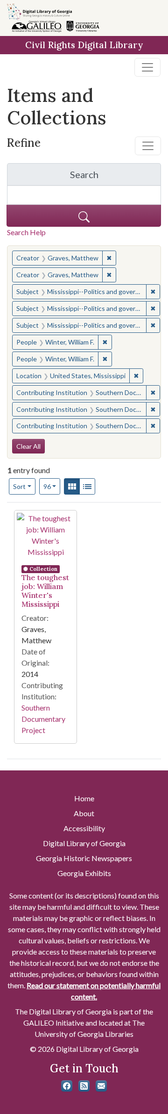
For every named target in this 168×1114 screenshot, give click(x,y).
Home (84, 798)
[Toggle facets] (148, 146)
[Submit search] (84, 216)
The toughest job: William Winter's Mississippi (45, 591)
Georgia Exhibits (84, 873)
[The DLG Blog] (84, 1086)
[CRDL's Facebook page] (66, 1086)
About (84, 813)
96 (52, 486)
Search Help (26, 232)
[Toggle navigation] (147, 67)
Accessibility (84, 828)
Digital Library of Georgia (84, 843)
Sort (19, 486)
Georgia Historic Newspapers (84, 858)
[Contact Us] (101, 1086)
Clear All (28, 446)
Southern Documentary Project (43, 718)
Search (115, 177)
